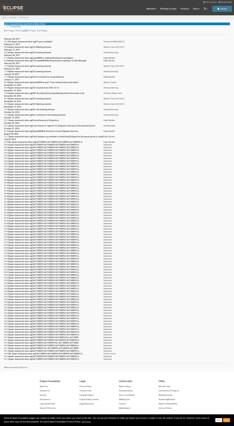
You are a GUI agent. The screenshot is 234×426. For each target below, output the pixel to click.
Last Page (42, 31)
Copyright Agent (86, 395)
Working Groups (168, 8)
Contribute (13, 17)
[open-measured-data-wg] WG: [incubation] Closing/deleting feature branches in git (46, 93)
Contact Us (45, 391)
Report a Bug (124, 386)
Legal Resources (86, 404)
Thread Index (15, 27)
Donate (223, 9)
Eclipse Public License (89, 399)
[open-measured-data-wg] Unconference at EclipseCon (34, 120)
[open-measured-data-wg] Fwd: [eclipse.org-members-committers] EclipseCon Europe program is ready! (56, 137)
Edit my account (211, 2)
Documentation (126, 391)
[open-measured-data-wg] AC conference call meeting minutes (37, 115)
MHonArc (24, 367)
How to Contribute (127, 395)
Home (4, 17)
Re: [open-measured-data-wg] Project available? (31, 42)
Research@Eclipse (167, 399)
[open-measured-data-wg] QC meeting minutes (30, 66)
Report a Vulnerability (168, 404)
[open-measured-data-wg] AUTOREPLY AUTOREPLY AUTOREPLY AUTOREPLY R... (44, 332)
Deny (219, 420)
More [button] (196, 8)
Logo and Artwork (47, 404)
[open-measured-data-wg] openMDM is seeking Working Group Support (41, 58)
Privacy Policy (85, 386)
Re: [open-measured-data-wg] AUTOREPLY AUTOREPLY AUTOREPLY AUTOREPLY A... (46, 142)
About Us (44, 386)
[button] (206, 8)
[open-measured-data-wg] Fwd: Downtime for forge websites (36, 77)
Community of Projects (169, 391)
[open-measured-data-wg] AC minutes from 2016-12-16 (34, 88)
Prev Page (20, 31)
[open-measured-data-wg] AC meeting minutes (30, 52)
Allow (227, 420)
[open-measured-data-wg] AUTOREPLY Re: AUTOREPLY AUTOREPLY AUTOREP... (44, 348)
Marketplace (124, 408)
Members (151, 8)
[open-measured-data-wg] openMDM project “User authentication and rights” (44, 82)
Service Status (165, 408)
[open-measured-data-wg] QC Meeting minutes (30, 47)
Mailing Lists (23, 17)
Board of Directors (48, 408)
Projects (185, 8)
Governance (45, 399)
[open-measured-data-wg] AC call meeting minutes (32, 109)
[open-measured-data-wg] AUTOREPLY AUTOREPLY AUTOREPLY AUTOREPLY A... (44, 145)
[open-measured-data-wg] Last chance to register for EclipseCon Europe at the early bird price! (52, 126)
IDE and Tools (164, 386)
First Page (9, 31)
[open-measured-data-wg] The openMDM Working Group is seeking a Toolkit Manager (48, 61)
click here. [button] (86, 422)
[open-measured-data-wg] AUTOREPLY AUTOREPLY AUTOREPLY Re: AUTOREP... (44, 337)
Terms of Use (85, 391)
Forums (122, 404)
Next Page (30, 31)
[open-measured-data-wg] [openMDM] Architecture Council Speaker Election (43, 131)
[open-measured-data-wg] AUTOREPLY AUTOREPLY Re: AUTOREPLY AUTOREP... (44, 343)
